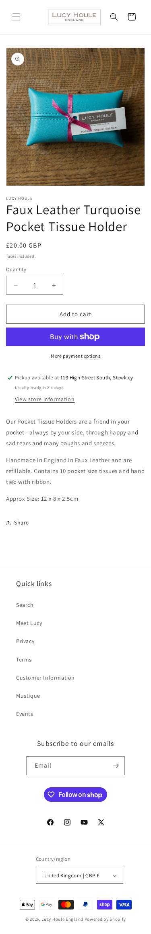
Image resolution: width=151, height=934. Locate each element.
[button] (16, 17)
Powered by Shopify (105, 919)
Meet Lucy (29, 623)
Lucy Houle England (62, 919)
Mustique (28, 695)
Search (25, 604)
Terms (24, 659)
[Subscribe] (115, 765)
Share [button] (21, 522)
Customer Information (45, 677)
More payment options (75, 356)
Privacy (25, 641)
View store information (44, 399)
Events (24, 713)
